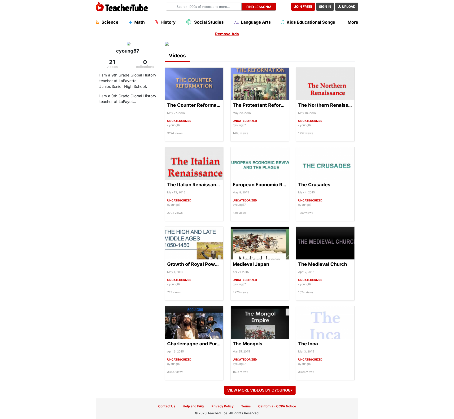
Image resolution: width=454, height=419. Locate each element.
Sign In (325, 6)
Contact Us (166, 406)
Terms (246, 406)
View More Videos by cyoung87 (259, 390)
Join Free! (303, 6)
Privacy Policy (222, 406)
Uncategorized (179, 121)
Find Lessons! (258, 7)
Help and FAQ (193, 406)
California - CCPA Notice (277, 406)
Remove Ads (227, 33)
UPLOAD (348, 6)
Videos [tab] (177, 55)
